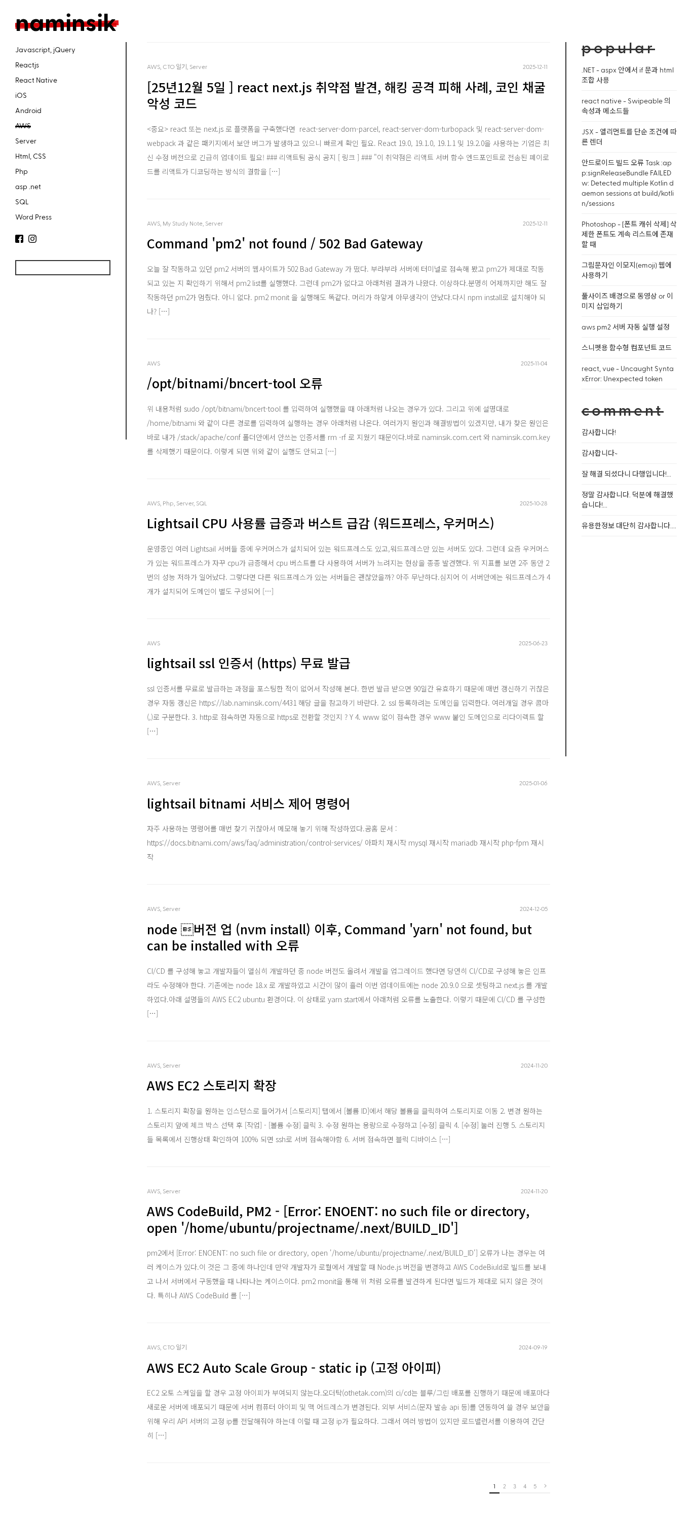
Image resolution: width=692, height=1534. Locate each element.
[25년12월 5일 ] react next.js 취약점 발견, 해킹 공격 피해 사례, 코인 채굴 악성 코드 (346, 95)
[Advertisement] (60, 363)
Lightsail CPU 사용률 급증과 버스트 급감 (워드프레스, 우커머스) (320, 523)
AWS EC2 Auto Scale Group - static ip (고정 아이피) (294, 1367)
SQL (22, 201)
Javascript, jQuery (45, 49)
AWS (23, 125)
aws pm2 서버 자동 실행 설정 (626, 326)
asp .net (28, 186)
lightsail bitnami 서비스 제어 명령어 (248, 803)
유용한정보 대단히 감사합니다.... (629, 525)
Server (25, 140)
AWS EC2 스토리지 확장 (212, 1085)
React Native (36, 80)
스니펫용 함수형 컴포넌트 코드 (627, 347)
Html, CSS (30, 156)
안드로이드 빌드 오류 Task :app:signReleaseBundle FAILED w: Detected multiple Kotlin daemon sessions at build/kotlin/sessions (628, 182)
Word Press (33, 216)
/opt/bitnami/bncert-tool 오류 (235, 383)
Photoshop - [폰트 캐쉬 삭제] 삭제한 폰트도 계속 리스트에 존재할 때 (629, 234)
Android (28, 110)
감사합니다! (599, 432)
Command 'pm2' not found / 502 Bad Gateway (285, 243)
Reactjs (27, 64)
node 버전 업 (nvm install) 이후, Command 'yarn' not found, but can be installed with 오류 (339, 937)
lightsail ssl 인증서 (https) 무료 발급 (249, 662)
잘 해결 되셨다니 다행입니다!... (626, 473)
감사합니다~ (600, 453)
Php (21, 171)
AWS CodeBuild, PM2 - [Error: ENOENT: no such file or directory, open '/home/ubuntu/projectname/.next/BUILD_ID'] (338, 1218)
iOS (21, 95)
